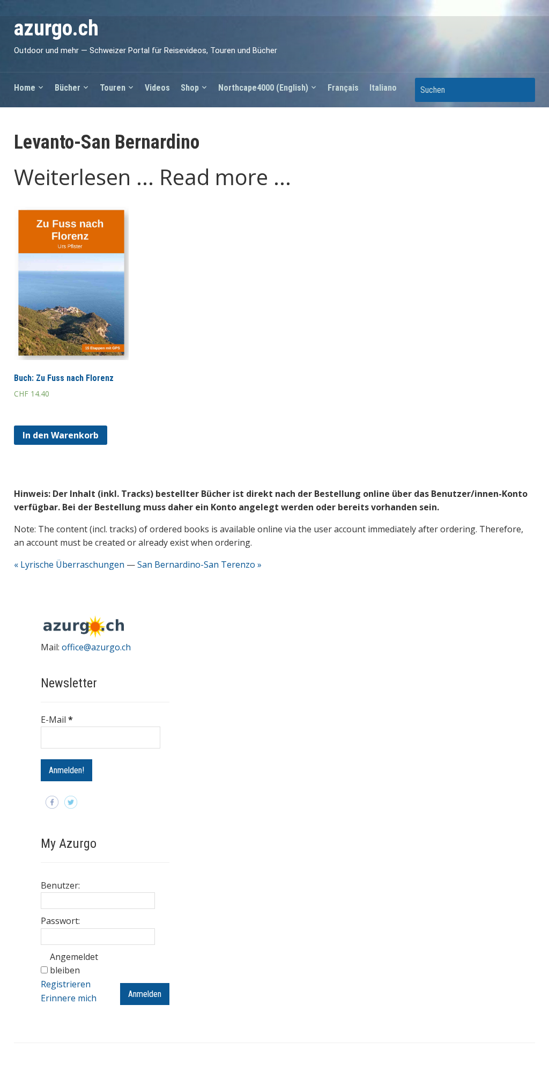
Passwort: (60, 921)
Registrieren (66, 984)
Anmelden (144, 994)
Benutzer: (60, 885)
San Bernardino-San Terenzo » (199, 564)
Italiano (383, 88)
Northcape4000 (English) (263, 88)
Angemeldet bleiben (74, 964)
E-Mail (57, 719)
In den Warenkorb (61, 435)
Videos (157, 88)
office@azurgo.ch (96, 647)
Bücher (67, 88)
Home (24, 88)
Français (343, 88)
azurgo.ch (56, 28)
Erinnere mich (69, 998)
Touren (112, 88)
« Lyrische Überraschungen (69, 564)
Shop (190, 88)
